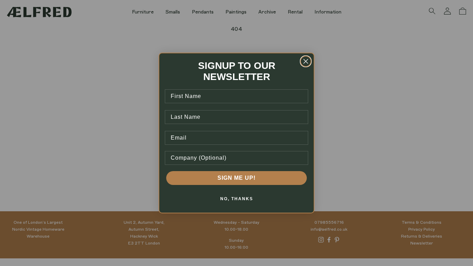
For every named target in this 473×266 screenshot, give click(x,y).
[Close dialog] (306, 61)
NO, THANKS (236, 198)
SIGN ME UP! (236, 178)
